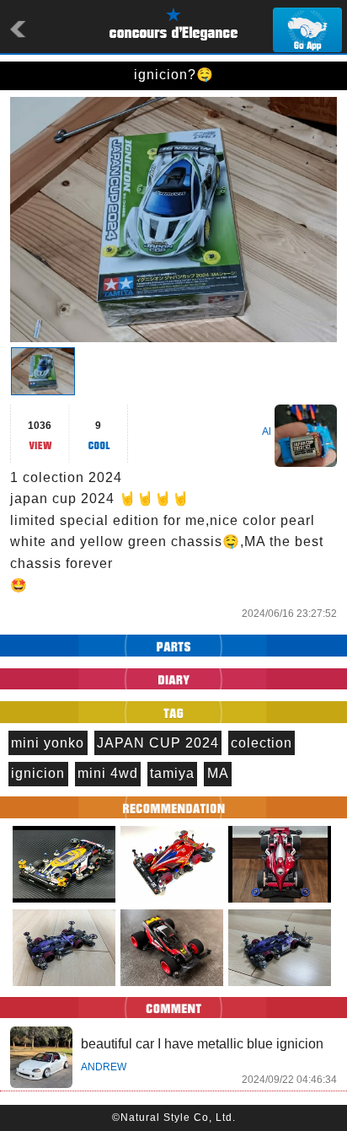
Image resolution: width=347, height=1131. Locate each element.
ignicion (38, 773)
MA (218, 773)
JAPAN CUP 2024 (158, 743)
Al (266, 431)
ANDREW (103, 1067)
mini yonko (47, 743)
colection (261, 743)
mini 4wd (107, 773)
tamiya (172, 773)
